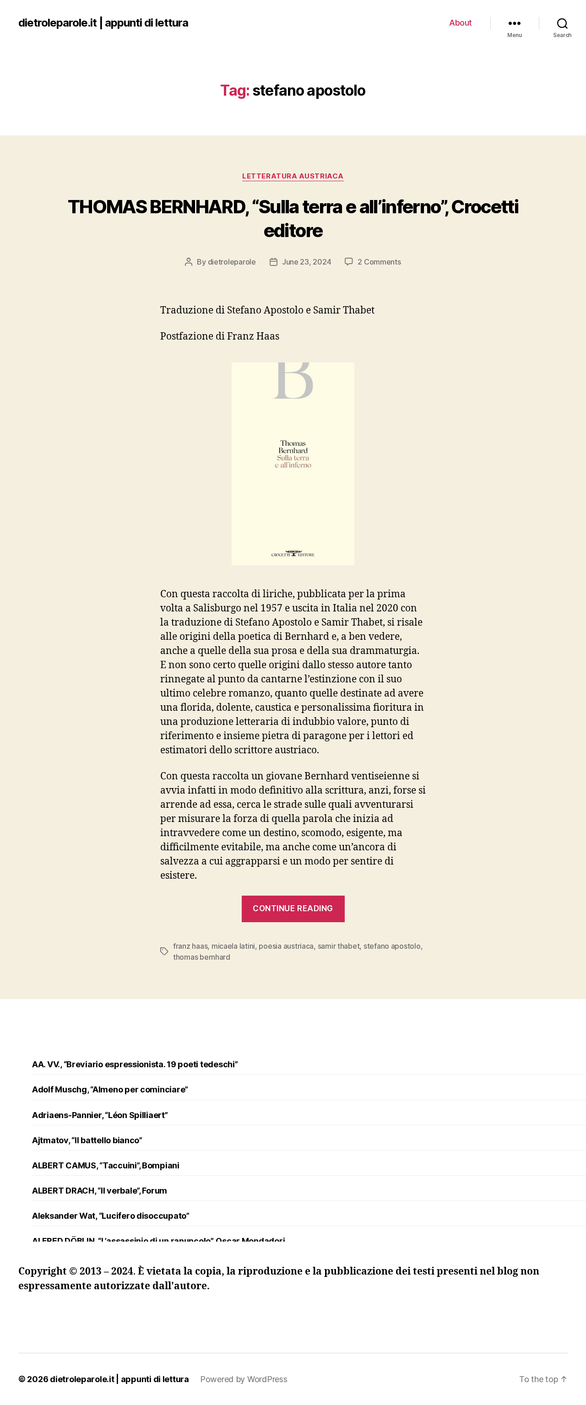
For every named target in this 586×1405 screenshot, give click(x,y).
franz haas (190, 946)
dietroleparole (232, 261)
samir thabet (339, 946)
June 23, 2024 (306, 261)
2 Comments (379, 261)
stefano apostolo (392, 946)
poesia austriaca (286, 946)
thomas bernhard (201, 957)
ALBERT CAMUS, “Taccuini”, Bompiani (105, 1165)
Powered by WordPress (244, 1379)
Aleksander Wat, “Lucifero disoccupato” (111, 1216)
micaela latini (233, 946)
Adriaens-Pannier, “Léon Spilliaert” (100, 1115)
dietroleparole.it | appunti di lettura (103, 22)
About (460, 22)
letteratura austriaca (293, 176)
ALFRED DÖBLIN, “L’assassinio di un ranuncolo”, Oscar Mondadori (158, 1241)
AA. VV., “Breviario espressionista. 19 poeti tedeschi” (135, 1064)
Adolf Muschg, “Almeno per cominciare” (110, 1089)
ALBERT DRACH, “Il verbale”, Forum (99, 1190)
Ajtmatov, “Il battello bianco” (87, 1140)
